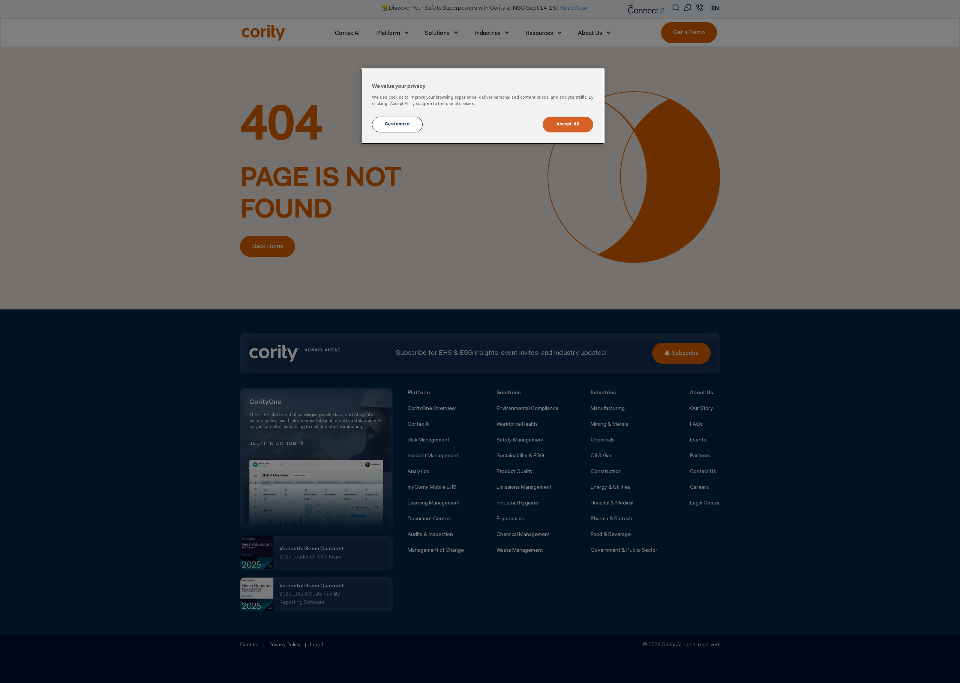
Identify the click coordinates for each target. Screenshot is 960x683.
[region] (482, 106)
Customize (397, 124)
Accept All (568, 124)
